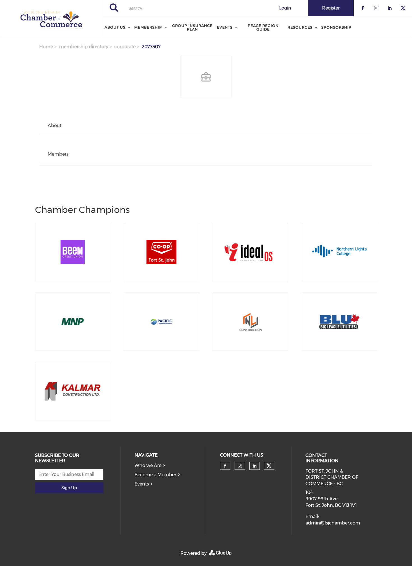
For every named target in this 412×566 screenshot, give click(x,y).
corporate (125, 46)
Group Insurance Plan (192, 27)
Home (46, 46)
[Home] (51, 19)
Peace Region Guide (263, 27)
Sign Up (69, 487)
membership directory (83, 46)
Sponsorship (336, 27)
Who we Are (148, 465)
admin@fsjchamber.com (332, 523)
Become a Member (155, 474)
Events (142, 484)
